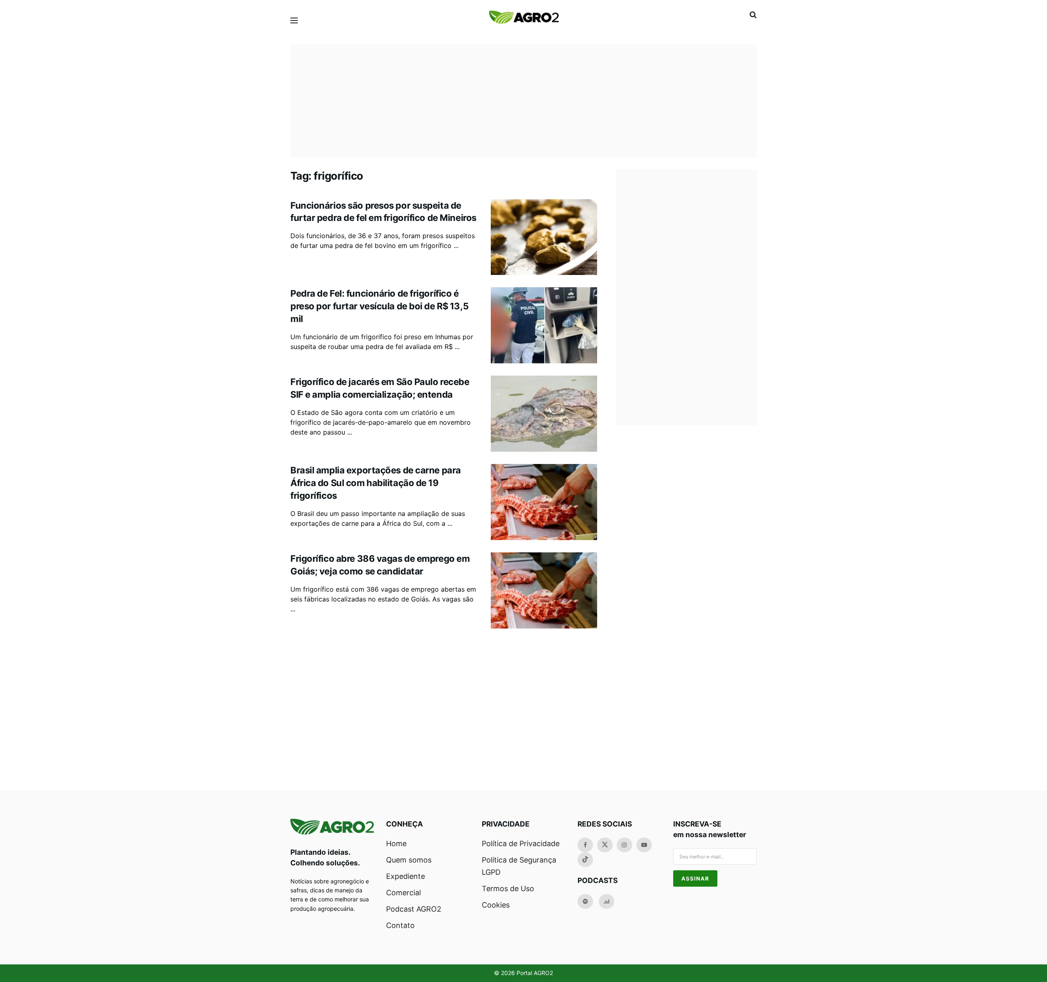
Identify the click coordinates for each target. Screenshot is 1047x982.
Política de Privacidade (520, 843)
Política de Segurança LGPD (519, 866)
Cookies (496, 905)
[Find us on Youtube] (644, 845)
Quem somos (408, 860)
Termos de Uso (508, 888)
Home (396, 843)
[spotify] (585, 901)
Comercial (403, 892)
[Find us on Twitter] (605, 845)
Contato (400, 925)
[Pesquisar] (753, 15)
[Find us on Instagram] (624, 845)
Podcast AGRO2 (413, 909)
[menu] (294, 20)
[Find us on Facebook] (585, 845)
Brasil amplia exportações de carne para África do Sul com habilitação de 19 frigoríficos (375, 483)
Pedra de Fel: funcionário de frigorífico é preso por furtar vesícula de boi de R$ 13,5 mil (379, 306)
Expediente (405, 876)
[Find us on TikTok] (585, 859)
